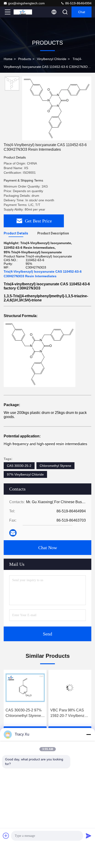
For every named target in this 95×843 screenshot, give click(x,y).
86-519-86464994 (78, 3)
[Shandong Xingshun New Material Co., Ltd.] (23, 11)
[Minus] (88, 734)
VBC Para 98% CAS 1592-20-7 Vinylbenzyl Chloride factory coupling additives (68, 713)
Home (8, 59)
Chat (81, 12)
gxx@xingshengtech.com (26, 3)
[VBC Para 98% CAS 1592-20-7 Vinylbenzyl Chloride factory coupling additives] (69, 688)
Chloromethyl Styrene (55, 466)
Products (24, 59)
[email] (13, 533)
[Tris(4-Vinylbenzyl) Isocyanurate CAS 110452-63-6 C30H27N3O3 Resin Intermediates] (56, 108)
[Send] (88, 836)
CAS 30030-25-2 (19, 466)
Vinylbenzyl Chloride (51, 59)
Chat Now (47, 547)
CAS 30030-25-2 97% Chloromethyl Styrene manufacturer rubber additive (24, 713)
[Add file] (6, 836)
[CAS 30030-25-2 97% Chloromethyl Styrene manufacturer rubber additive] (25, 688)
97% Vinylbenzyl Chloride (25, 474)
